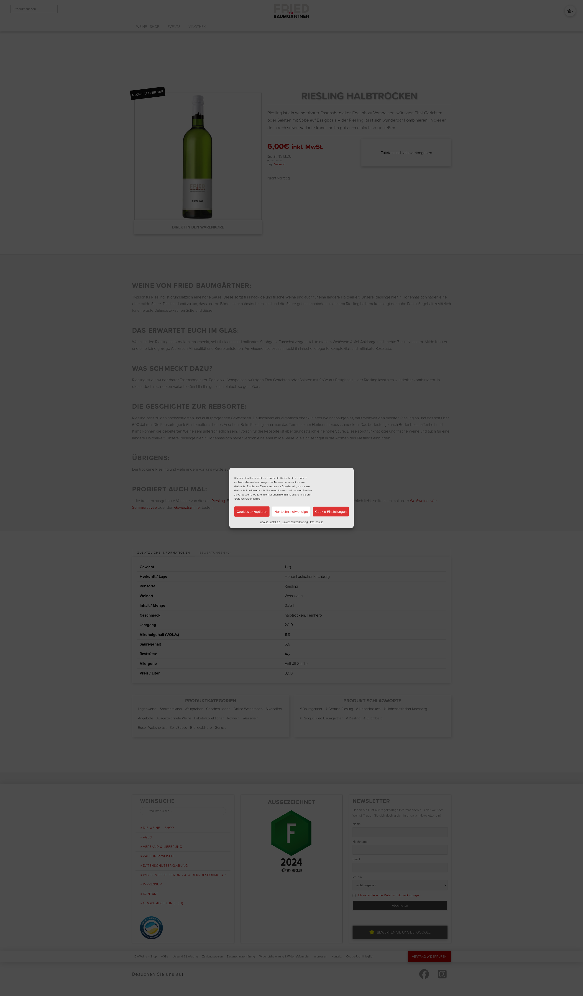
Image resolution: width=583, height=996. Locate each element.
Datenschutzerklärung (295, 522)
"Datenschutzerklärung (247, 499)
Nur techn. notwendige (291, 511)
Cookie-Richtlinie (270, 522)
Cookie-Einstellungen (331, 511)
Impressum (316, 522)
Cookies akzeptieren (252, 511)
